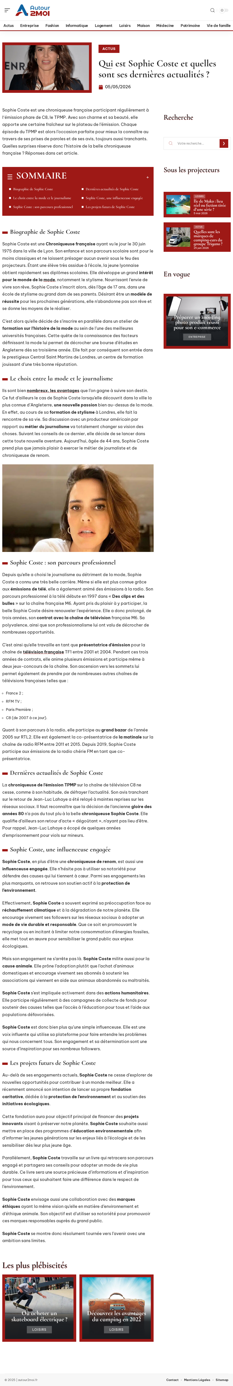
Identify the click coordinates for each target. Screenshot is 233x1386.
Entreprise (197, 336)
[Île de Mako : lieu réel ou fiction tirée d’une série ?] (178, 204)
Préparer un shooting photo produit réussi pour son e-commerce (197, 322)
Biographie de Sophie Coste (33, 189)
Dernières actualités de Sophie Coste (112, 189)
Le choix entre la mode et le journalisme (42, 198)
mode (49, 279)
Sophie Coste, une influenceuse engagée (114, 198)
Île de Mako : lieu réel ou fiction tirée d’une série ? (210, 205)
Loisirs (39, 1329)
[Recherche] (212, 10)
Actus (109, 49)
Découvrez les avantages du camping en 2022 (116, 1316)
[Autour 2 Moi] (32, 10)
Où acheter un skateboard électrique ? (39, 1316)
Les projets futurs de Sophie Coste (110, 207)
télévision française (43, 652)
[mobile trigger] (8, 10)
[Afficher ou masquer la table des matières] (108, 177)
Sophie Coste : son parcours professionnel (43, 207)
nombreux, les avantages (53, 390)
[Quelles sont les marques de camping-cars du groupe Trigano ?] (178, 237)
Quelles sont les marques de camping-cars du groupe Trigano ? (208, 238)
